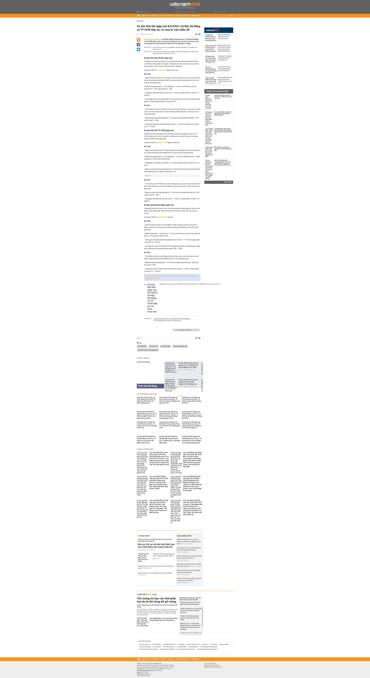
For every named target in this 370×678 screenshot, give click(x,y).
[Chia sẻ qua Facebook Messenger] (138, 49)
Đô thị (140, 21)
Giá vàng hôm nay (144, 644)
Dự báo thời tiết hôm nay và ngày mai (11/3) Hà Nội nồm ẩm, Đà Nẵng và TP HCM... (188, 365)
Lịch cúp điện (157, 646)
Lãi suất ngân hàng (168, 646)
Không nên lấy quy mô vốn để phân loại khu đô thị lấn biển (155, 573)
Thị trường (155, 15)
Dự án (163, 15)
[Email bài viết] (198, 34)
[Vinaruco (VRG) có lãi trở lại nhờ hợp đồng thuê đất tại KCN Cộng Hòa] (209, 118)
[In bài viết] (195, 34)
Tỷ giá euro (204, 644)
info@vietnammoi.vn (145, 674)
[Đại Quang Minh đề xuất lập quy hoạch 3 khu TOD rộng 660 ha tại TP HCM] (211, 81)
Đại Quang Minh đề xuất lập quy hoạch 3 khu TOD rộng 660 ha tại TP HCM (225, 80)
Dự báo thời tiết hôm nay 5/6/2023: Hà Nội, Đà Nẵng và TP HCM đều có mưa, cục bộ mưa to (172, 320)
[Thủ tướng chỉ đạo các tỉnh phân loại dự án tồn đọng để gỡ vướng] (157, 606)
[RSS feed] (148, 12)
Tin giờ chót (144, 536)
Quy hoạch (145, 15)
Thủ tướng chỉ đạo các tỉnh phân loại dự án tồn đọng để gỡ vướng (156, 600)
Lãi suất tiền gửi (193, 646)
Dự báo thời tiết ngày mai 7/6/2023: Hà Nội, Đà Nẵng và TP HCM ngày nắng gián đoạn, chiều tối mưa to (175, 52)
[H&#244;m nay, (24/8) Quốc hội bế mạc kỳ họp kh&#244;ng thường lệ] (211, 38)
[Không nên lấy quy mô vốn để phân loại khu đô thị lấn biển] (191, 599)
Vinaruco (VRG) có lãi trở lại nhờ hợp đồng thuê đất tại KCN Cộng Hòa (223, 113)
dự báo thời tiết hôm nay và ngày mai (148, 350)
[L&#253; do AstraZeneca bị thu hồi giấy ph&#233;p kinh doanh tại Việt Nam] (211, 70)
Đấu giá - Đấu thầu (183, 15)
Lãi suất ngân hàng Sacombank (148, 649)
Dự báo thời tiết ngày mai (153, 39)
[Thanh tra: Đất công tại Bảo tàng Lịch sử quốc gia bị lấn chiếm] (143, 557)
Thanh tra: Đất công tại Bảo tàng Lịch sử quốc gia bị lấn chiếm (164, 555)
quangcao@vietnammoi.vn (215, 667)
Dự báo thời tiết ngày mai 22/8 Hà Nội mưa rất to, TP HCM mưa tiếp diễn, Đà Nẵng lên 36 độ (192, 415)
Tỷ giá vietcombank (145, 646)
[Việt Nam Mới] (185, 5)
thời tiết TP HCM (162, 142)
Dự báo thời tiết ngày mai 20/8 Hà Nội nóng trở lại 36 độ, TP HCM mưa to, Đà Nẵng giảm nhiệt (169, 439)
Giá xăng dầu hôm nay (169, 644)
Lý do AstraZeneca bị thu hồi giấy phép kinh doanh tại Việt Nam (224, 68)
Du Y (138, 34)
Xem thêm (228, 182)
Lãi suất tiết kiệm (182, 646)
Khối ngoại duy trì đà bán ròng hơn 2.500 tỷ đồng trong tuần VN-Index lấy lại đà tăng (224, 48)
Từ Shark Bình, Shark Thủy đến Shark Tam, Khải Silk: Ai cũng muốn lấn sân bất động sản (223, 131)
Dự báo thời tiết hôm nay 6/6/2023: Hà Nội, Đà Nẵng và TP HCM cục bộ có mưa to (175, 48)
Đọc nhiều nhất (184, 536)
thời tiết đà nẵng (165, 346)
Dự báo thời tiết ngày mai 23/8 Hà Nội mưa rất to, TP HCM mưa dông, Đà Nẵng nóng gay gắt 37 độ (168, 415)
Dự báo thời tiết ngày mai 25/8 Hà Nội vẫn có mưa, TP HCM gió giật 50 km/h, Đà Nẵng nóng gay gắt (147, 415)
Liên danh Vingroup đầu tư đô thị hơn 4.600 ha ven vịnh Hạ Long (222, 96)
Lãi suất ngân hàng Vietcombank (207, 649)
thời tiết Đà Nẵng (162, 217)
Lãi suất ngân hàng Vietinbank (186, 649)
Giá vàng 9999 (156, 644)
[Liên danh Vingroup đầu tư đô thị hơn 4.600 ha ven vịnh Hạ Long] (209, 101)
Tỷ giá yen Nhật (223, 644)
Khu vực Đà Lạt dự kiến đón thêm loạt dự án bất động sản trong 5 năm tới (156, 545)
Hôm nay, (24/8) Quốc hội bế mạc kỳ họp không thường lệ (224, 36)
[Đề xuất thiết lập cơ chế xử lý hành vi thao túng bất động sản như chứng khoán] (142, 622)
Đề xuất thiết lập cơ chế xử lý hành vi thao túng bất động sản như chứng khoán (164, 619)
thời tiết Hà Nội (161, 70)
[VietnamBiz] (212, 30)
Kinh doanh (195, 15)
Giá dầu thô (181, 644)
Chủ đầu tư (171, 15)
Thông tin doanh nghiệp (217, 91)
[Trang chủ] (138, 16)
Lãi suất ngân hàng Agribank (208, 646)
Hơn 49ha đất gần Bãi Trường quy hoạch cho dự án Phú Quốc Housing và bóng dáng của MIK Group (222, 162)
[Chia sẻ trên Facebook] (138, 44)
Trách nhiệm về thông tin (143, 675)
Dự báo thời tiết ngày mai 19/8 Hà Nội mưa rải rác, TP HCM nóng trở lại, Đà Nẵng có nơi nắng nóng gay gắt (192, 439)
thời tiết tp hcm (153, 346)
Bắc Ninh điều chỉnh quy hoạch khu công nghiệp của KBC (223, 148)
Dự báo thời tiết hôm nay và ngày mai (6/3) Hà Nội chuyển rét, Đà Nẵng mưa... (188, 382)
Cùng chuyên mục (146, 449)
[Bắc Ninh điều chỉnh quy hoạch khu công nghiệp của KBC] (209, 151)
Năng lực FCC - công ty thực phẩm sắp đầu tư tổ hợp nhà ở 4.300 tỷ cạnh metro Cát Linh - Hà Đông (190, 626)
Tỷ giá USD (213, 644)
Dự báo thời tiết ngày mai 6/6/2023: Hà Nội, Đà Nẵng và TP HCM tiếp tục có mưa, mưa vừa (152, 298)
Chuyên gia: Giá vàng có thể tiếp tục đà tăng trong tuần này (225, 58)
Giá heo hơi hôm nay (193, 644)
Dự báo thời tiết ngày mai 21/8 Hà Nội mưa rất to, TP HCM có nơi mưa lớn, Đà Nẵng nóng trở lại (146, 439)
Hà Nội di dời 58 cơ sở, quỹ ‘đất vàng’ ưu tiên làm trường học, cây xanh (189, 542)
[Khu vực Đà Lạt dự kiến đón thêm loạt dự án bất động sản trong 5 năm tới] (156, 540)
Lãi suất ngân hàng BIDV (167, 649)
